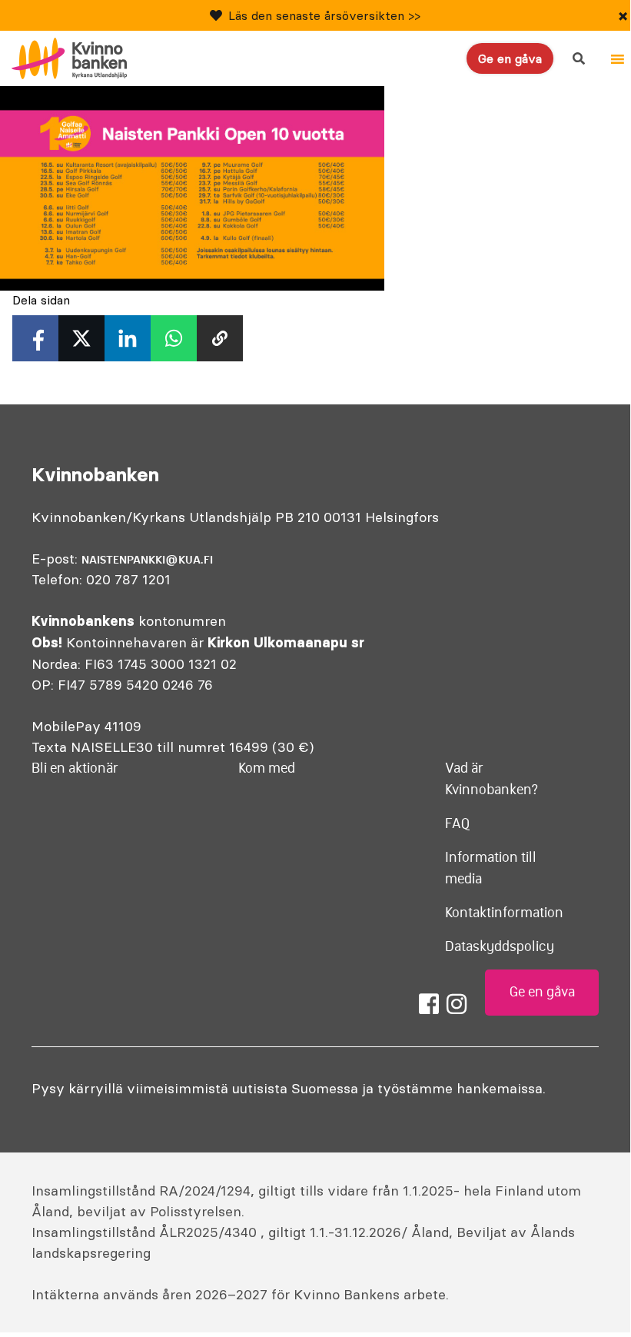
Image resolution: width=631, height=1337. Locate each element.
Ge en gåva (510, 58)
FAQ (457, 823)
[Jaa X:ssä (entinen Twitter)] (81, 338)
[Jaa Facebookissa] (35, 338)
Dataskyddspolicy (499, 946)
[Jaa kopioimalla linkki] (220, 338)
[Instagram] (457, 1004)
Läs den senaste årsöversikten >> (324, 15)
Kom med (266, 768)
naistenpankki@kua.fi (147, 560)
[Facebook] (429, 1004)
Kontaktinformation (504, 912)
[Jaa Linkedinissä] (128, 338)
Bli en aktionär (75, 768)
